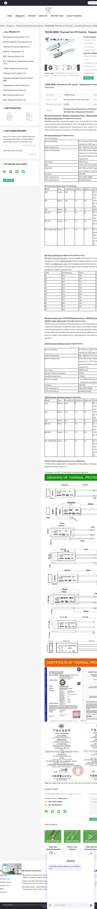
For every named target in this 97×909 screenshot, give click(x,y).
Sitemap (3, 892)
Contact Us (4, 885)
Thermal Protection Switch (14, 47)
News (2, 889)
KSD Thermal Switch (11, 56)
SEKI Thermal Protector (13, 100)
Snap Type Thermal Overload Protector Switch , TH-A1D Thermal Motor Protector (53, 848)
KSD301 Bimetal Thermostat (15, 42)
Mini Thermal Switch (11, 95)
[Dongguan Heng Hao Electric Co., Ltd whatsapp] (12, 172)
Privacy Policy (8, 905)
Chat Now (88, 78)
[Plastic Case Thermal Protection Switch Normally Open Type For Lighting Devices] (72, 836)
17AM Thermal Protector (13, 68)
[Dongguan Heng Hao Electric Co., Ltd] (48, 10)
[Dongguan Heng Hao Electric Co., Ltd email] (6, 172)
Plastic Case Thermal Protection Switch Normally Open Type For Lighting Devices (72, 848)
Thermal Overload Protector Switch (29, 26)
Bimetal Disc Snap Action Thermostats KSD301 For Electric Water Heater (37, 876)
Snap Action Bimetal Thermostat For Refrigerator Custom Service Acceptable (38, 882)
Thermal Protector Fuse (13, 90)
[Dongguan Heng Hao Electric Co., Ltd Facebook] (6, 2)
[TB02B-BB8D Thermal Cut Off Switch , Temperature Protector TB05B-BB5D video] (58, 50)
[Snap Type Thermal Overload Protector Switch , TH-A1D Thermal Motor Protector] (53, 836)
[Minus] (91, 853)
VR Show (31, 16)
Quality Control (74, 16)
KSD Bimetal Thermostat (13, 37)
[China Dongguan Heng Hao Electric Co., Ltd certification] (10, 116)
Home (9, 16)
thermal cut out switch (83, 783)
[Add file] (50, 905)
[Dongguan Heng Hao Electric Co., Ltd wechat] (18, 172)
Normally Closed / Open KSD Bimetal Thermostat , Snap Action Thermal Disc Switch (37, 888)
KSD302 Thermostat (11, 52)
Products (19, 16)
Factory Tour (57, 16)
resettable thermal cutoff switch (61, 783)
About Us (43, 16)
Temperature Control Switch (15, 85)
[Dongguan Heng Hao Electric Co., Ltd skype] (25, 171)
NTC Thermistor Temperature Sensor (18, 61)
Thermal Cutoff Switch (12, 73)
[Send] (91, 905)
